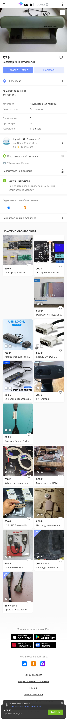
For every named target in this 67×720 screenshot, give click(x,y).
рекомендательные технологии (25, 706)
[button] (29, 266)
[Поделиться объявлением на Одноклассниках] (25, 207)
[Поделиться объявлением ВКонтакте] (8, 207)
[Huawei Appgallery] (22, 645)
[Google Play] (45, 637)
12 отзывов (27, 146)
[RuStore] (45, 645)
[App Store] (22, 637)
